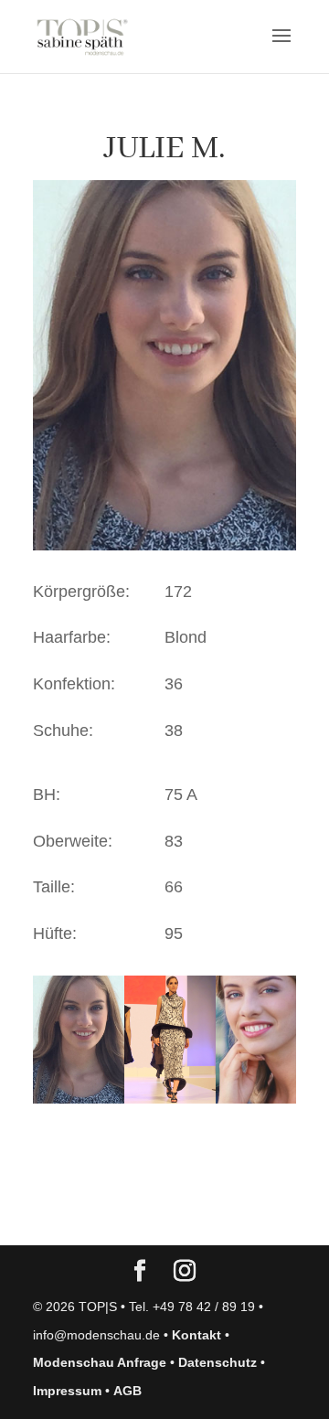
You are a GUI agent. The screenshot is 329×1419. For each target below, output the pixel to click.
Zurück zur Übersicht (137, 1213)
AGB (127, 1390)
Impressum (67, 1390)
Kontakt (196, 1335)
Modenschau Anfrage (99, 1362)
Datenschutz (217, 1362)
